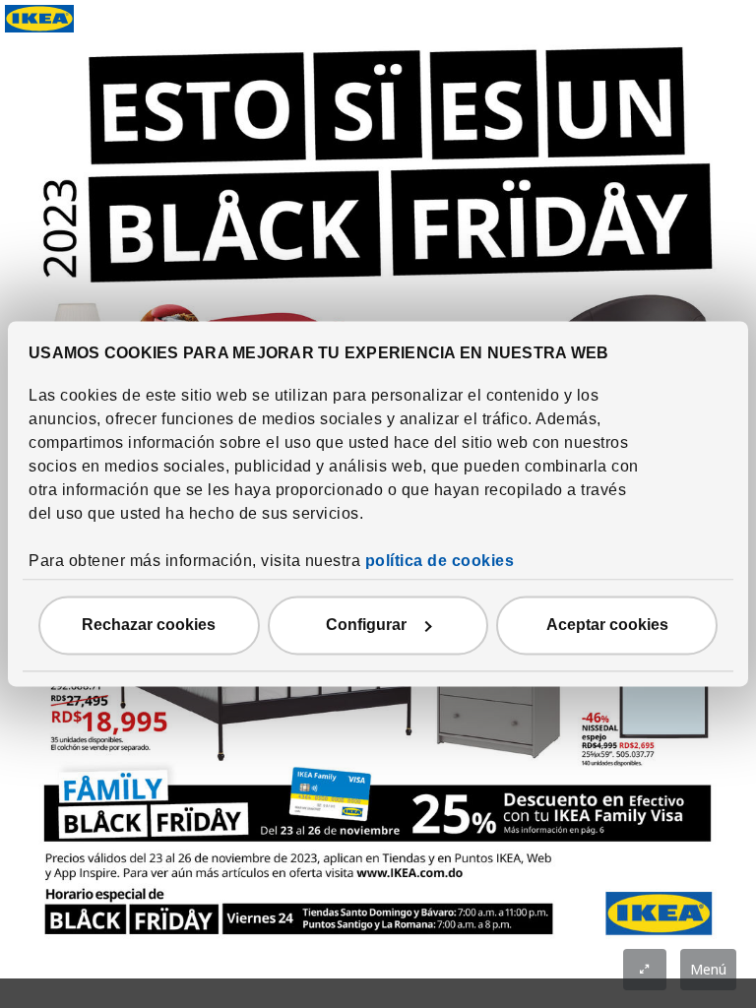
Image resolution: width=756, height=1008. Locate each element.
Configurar (366, 625)
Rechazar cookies (149, 625)
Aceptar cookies (607, 625)
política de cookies (440, 561)
